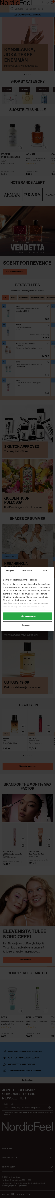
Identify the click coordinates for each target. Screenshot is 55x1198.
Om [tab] (45, 570)
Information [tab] (27, 570)
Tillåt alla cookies (27, 616)
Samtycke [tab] (10, 570)
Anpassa (26, 625)
